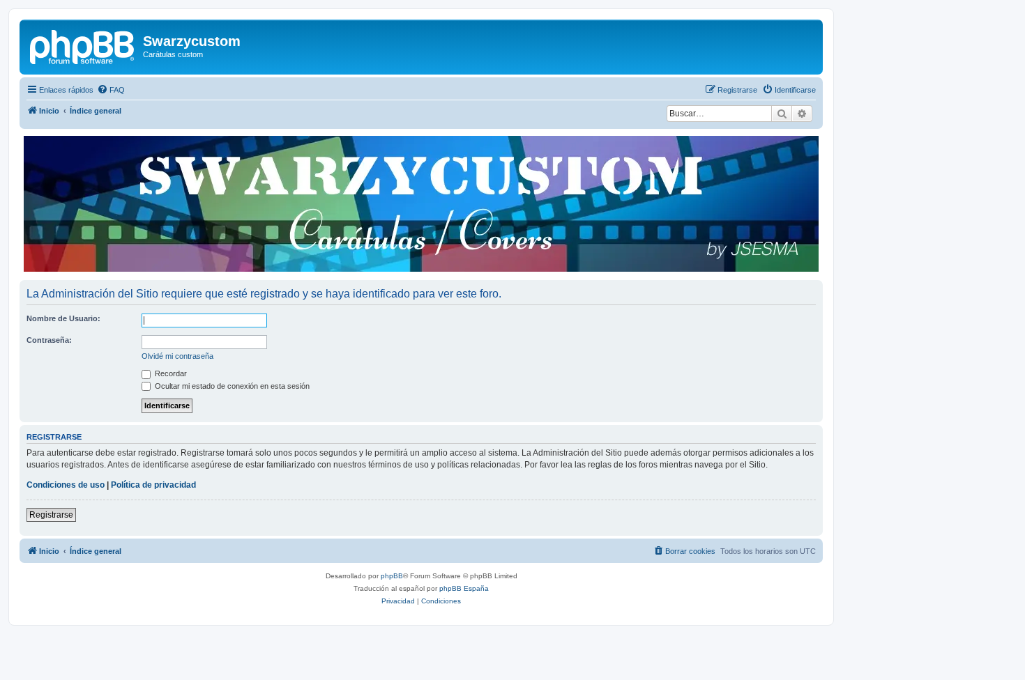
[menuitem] (111, 90)
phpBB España (464, 588)
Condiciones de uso (65, 485)
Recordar (170, 373)
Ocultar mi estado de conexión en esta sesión (231, 386)
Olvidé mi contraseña (177, 356)
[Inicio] (83, 45)
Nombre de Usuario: (63, 318)
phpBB (392, 576)
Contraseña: (49, 340)
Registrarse (51, 515)
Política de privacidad (153, 485)
